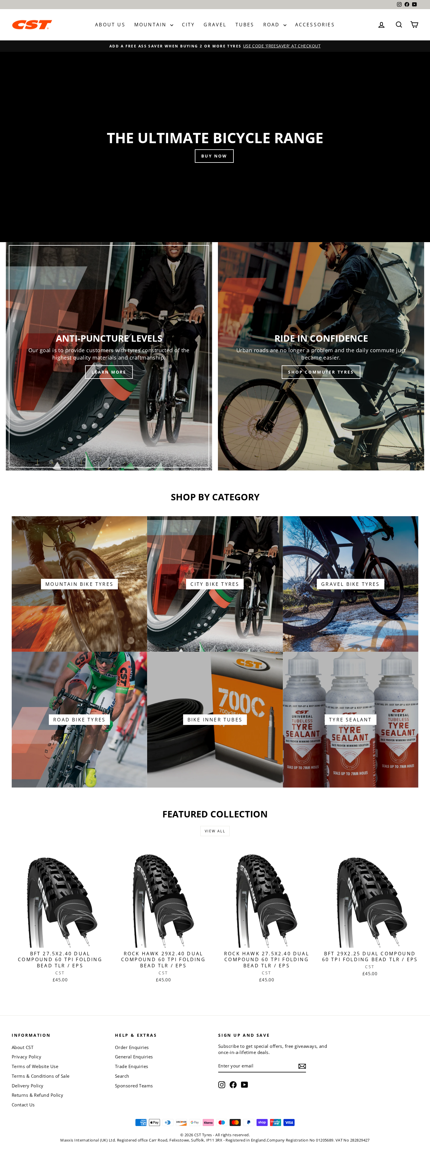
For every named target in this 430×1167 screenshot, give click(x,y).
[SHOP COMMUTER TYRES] (321, 356)
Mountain (151, 24)
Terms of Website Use (35, 1066)
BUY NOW (214, 156)
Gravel (215, 24)
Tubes (244, 24)
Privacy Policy (26, 1057)
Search (122, 1076)
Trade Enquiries (131, 1066)
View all (215, 831)
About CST (22, 1047)
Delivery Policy (28, 1086)
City (188, 24)
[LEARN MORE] (109, 356)
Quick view (60, 941)
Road (272, 24)
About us (110, 24)
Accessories (315, 24)
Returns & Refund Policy (37, 1095)
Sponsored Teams (134, 1086)
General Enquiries (134, 1057)
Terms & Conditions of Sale (41, 1076)
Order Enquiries (132, 1047)
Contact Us (23, 1105)
